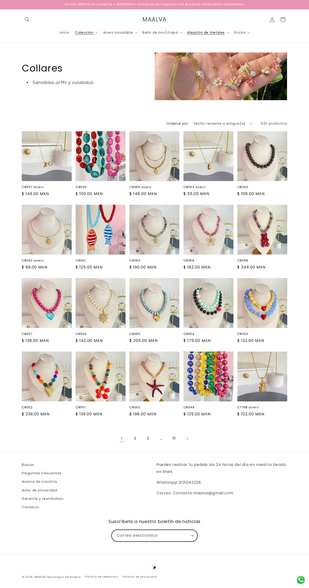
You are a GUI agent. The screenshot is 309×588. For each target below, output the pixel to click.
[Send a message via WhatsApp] (301, 580)
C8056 (81, 334)
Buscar (28, 464)
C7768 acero (248, 407)
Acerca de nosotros (39, 481)
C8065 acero (140, 187)
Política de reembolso (102, 577)
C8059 (188, 261)
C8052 (27, 407)
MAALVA (40, 577)
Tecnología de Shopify (64, 577)
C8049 (189, 407)
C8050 (134, 407)
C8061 (80, 261)
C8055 (134, 334)
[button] (27, 19)
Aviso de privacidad (39, 490)
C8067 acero (33, 187)
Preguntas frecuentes (42, 473)
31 (174, 438)
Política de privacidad (140, 577)
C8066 (81, 187)
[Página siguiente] (187, 438)
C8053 (242, 334)
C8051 (80, 407)
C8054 (189, 334)
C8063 (242, 187)
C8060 (134, 261)
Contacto (30, 507)
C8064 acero (194, 187)
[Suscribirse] (191, 535)
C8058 (242, 261)
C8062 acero (33, 261)
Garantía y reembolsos (42, 498)
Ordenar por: (178, 123)
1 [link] (122, 438)
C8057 (27, 334)
